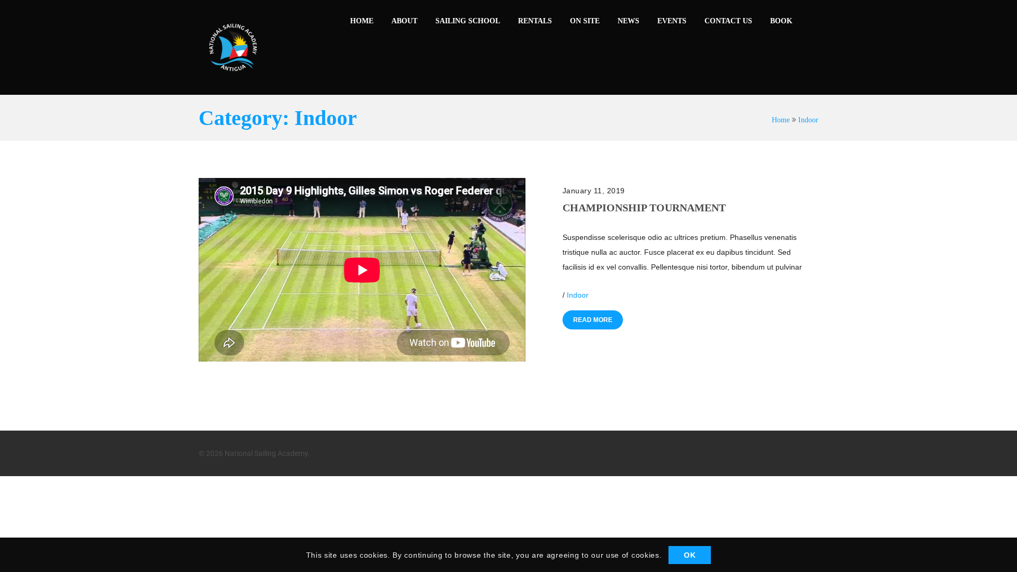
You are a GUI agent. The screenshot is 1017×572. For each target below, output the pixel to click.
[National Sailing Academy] (233, 47)
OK (689, 555)
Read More (592, 320)
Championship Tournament (644, 207)
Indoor (808, 120)
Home (781, 120)
